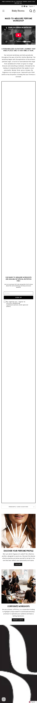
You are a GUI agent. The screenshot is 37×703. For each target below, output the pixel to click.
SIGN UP (18, 297)
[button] (33, 702)
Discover (18, 564)
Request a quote (18, 619)
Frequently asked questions (18, 506)
